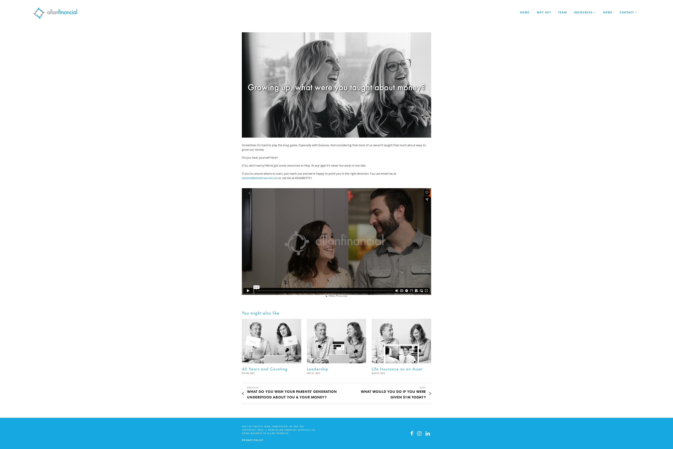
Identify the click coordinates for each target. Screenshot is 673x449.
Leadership (317, 369)
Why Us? (544, 12)
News (607, 12)
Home (524, 12)
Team (562, 12)
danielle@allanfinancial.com (260, 178)
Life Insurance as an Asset (397, 369)
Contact (627, 12)
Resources (583, 12)
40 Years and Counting (265, 369)
